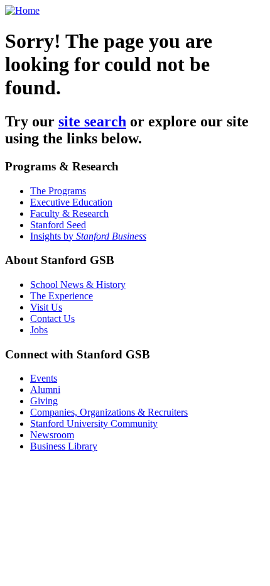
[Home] (22, 10)
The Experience (61, 295)
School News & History (78, 284)
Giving (44, 400)
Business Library (63, 446)
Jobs (39, 329)
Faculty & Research (69, 213)
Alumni (45, 389)
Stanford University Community (94, 423)
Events (43, 378)
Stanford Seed (58, 224)
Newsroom (52, 434)
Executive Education (71, 202)
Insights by (88, 236)
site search (92, 121)
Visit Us (46, 307)
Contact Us (52, 318)
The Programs (58, 190)
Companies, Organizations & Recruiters (109, 412)
